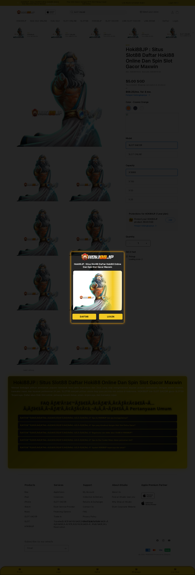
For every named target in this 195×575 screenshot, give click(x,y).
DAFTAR (84, 316)
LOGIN (110, 316)
